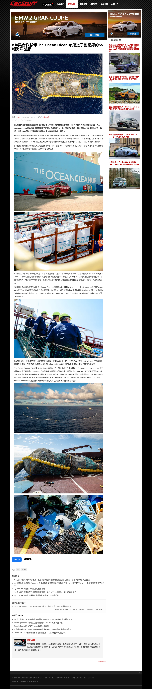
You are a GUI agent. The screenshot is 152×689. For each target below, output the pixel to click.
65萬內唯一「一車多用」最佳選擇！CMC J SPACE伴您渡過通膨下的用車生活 (124, 164)
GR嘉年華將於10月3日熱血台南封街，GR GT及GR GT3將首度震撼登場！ (43, 619)
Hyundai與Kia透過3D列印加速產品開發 (29, 589)
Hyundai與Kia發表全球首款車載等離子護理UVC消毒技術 (36, 595)
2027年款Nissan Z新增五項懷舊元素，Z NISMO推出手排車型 (38, 623)
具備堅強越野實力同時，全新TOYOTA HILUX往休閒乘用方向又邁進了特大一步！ (124, 79)
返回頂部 (102, 661)
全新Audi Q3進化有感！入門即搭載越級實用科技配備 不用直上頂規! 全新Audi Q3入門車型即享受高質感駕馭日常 (124, 48)
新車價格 (60, 4)
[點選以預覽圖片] (57, 83)
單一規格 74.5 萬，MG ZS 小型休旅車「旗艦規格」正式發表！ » (80, 609)
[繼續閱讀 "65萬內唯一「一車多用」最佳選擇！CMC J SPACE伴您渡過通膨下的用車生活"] (124, 179)
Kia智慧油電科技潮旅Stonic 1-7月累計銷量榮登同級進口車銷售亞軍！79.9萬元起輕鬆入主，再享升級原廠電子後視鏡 (59, 584)
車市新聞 (71, 4)
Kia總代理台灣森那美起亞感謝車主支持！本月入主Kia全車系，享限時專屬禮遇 (45, 592)
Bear (18, 117)
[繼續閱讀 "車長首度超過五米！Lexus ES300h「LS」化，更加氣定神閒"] (124, 149)
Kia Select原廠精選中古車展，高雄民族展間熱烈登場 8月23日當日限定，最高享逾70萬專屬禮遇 (52, 580)
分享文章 (16, 559)
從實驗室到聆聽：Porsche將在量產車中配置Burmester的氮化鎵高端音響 (42, 629)
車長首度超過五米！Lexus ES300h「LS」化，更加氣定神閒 (123, 135)
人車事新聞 (46, 117)
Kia (18, 569)
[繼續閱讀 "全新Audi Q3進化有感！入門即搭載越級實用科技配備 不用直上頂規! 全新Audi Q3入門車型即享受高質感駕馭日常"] (124, 63)
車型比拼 (104, 4)
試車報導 (83, 4)
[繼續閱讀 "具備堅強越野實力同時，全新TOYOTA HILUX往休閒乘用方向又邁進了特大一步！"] (124, 93)
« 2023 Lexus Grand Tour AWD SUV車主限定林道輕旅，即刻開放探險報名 (41, 606)
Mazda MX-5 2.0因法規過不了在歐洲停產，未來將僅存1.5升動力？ (40, 633)
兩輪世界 (114, 4)
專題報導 (93, 4)
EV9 (24, 569)
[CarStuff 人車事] (24, 1)
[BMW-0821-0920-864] (59, 25)
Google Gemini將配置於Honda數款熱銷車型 (31, 626)
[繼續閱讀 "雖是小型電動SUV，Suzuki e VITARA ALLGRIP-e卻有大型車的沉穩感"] (124, 121)
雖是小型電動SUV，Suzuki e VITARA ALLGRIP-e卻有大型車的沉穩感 (124, 108)
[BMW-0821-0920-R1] (124, 23)
